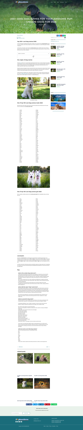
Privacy (50, 426)
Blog (58, 2)
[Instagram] (19, 421)
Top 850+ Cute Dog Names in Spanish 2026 (60, 47)
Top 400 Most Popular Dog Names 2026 (61, 85)
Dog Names (21, 35)
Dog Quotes (62, 2)
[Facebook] (16, 421)
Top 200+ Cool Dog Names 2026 (60, 62)
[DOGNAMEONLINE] (22, 2)
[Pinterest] (21, 421)
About (55, 2)
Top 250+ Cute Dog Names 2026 (40, 375)
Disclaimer (54, 426)
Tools (66, 2)
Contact (47, 426)
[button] (48, 53)
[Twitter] (17, 421)
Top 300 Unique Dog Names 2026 (40, 400)
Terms (57, 426)
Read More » (58, 49)
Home (52, 2)
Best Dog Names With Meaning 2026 (24, 400)
